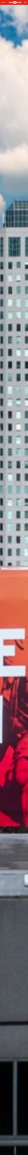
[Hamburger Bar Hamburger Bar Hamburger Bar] (25, 2)
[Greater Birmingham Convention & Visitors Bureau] (15, 2)
